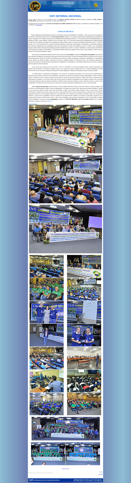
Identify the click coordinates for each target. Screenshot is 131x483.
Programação (39, 25)
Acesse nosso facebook (65, 468)
